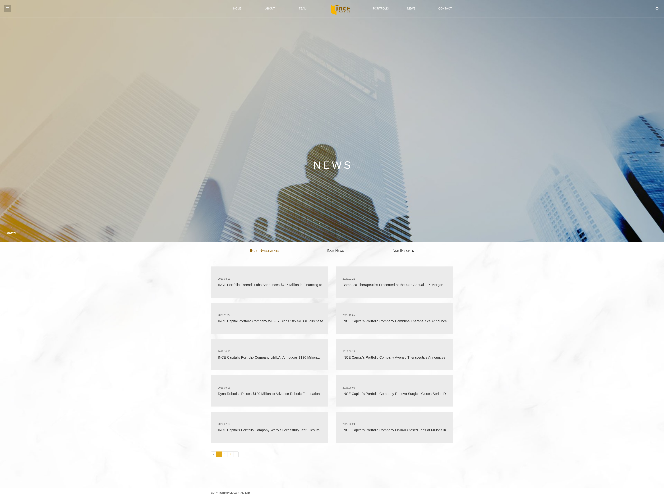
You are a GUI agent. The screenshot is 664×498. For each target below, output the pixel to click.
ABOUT (270, 8)
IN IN (264, 250)
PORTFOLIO (379, 8)
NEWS (411, 8)
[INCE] (340, 8)
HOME (237, 8)
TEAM (303, 8)
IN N (335, 250)
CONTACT (444, 8)
